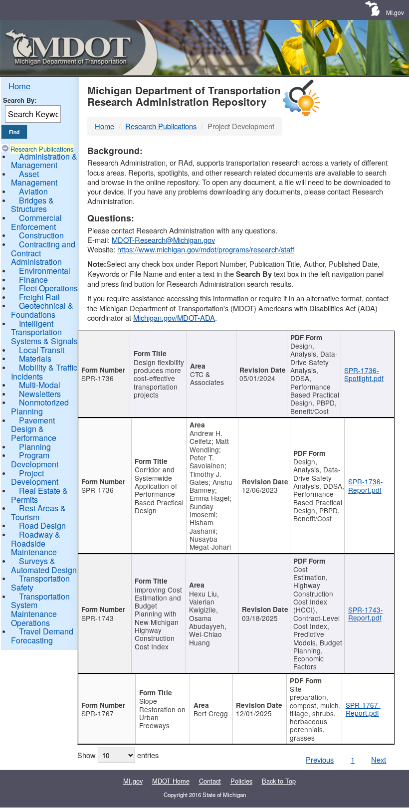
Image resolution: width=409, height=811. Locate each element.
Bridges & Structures (32, 205)
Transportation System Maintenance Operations (40, 609)
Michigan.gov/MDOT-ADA (174, 317)
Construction (41, 235)
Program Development (34, 459)
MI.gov (395, 12)
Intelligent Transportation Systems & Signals (44, 332)
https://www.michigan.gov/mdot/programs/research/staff (205, 249)
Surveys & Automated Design (44, 565)
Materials (35, 358)
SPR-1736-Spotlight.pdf (364, 374)
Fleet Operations (48, 288)
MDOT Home (171, 781)
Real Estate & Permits (39, 495)
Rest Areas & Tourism (38, 512)
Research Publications (41, 149)
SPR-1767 (97, 713)
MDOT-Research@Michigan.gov (163, 239)
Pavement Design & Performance (33, 428)
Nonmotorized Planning (40, 407)
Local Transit (41, 350)
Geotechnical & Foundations (42, 310)
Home (19, 86)
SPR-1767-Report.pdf (363, 709)
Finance (33, 279)
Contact (210, 781)
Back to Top (279, 781)
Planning (35, 446)
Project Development (34, 477)
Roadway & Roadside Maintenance (35, 543)
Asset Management (34, 178)
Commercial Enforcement (36, 222)
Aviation (33, 191)
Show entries (118, 755)
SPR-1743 (97, 618)
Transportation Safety (40, 583)
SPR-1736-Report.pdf (365, 485)
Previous (320, 759)
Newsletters (40, 394)
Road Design (42, 525)
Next (378, 759)
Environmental (44, 270)
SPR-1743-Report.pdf (365, 613)
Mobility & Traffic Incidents (44, 372)
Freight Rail (39, 297)
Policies (241, 781)
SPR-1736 (97, 378)
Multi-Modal (39, 385)
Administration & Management (44, 161)
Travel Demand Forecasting (42, 635)
